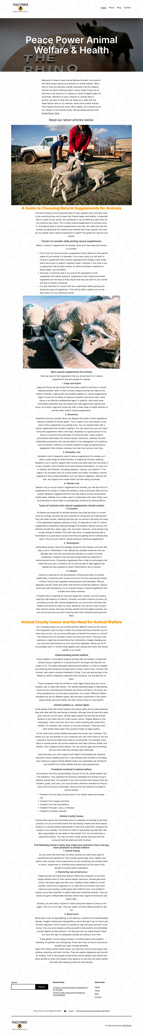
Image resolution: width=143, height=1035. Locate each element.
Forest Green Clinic (51, 113)
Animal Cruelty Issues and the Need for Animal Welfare (71, 622)
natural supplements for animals (86, 223)
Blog (119, 7)
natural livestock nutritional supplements (84, 539)
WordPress (126, 1026)
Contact (127, 7)
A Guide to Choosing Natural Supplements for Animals (71, 208)
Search (14, 982)
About (111, 7)
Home (103, 7)
